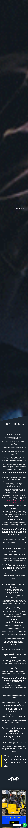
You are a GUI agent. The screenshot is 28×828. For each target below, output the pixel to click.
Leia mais (14, 822)
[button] (25, 825)
